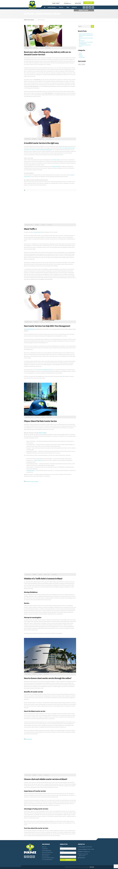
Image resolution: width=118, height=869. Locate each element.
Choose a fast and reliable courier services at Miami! (45, 779)
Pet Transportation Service (47, 859)
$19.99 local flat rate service (45, 369)
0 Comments (47, 47)
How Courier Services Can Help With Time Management (47, 326)
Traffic (48, 574)
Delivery (40, 574)
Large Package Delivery (46, 850)
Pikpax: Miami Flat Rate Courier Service (40, 421)
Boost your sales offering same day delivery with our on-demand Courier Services (47, 53)
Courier (41, 47)
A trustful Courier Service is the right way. (41, 143)
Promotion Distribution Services (48, 857)
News (68, 7)
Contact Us (74, 7)
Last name (62, 850)
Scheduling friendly (30, 470)
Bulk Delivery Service (46, 854)
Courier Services (52, 7)
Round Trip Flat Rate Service (47, 852)
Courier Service (37, 232)
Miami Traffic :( (30, 229)
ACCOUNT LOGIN (88, 2)
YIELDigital (92, 867)
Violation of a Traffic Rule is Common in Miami (43, 578)
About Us (61, 7)
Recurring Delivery (45, 855)
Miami (45, 574)
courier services (56, 159)
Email (61, 855)
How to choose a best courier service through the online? (47, 678)
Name (61, 846)
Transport (43, 224)
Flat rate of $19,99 (56, 166)
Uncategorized (41, 138)
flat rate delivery (38, 460)
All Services (44, 846)
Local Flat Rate (45, 848)
